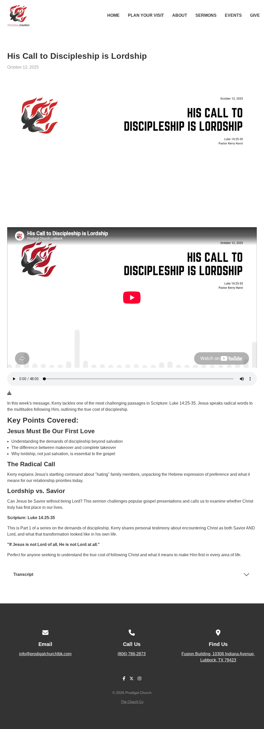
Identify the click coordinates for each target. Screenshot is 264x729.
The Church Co (132, 702)
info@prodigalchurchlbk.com (45, 654)
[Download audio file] (9, 393)
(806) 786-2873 (132, 654)
